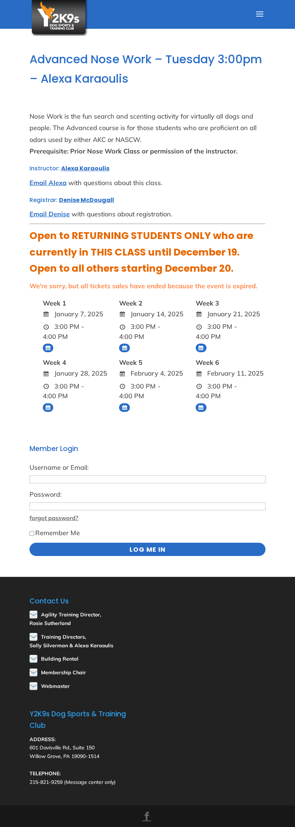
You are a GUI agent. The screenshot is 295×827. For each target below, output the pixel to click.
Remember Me (57, 533)
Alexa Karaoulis (85, 168)
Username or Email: (59, 467)
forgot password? (54, 518)
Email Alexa (48, 183)
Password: (46, 494)
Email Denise (50, 214)
